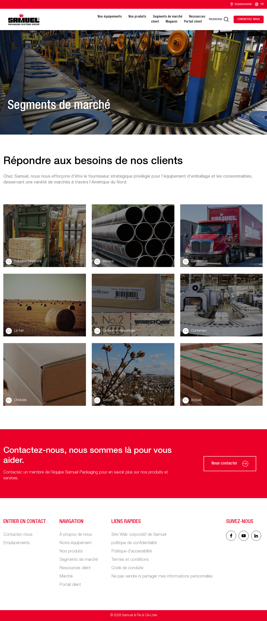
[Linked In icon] (244, 536)
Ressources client (75, 568)
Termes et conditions (130, 560)
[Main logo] (23, 19)
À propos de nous (75, 535)
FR (262, 4)
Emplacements (243, 4)
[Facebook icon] (231, 536)
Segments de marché (167, 17)
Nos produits (137, 17)
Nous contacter (224, 464)
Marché (66, 577)
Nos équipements (110, 17)
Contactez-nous (18, 535)
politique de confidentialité (134, 543)
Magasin (171, 22)
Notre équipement (75, 543)
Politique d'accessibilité (131, 552)
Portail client (193, 22)
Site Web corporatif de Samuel (138, 535)
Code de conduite (127, 568)
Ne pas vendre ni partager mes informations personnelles (162, 577)
